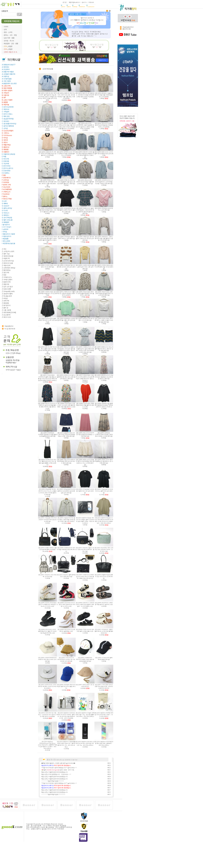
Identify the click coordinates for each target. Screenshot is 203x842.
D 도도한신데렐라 (7, 131)
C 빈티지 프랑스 (7, 114)
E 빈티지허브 (6, 166)
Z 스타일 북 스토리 (8, 251)
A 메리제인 (5, 67)
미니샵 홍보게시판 (9, 329)
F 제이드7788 (7, 199)
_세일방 (8, 46)
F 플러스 (4, 196)
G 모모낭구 (5, 206)
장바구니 (84, 2)
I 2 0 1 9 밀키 (6, 227)
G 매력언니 (5, 215)
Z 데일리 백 (6, 258)
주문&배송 (74, 6)
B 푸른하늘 (5, 105)
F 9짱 (4, 175)
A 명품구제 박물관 (8, 72)
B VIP (4, 98)
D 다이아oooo (7, 135)
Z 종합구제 (5, 284)
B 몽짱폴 (5, 102)
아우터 (6, 27)
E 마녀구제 (5, 159)
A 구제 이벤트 (6, 81)
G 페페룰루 (5, 222)
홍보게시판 (126, 29)
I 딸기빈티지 (6, 225)
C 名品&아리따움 (8, 119)
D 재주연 (5, 140)
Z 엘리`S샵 (6, 254)
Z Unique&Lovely (8, 291)
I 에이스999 (6, 241)
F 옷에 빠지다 (6, 178)
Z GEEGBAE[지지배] (9, 312)
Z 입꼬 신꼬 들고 (7, 287)
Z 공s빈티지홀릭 (7, 294)
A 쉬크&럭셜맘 (7, 79)
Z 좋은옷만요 (6, 270)
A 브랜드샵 (5, 76)
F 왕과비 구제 (6, 185)
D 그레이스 (5, 133)
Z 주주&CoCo (7, 277)
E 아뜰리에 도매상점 (8, 154)
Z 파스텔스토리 (7, 296)
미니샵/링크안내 (90, 6)
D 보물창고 (5, 152)
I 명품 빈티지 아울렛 (8, 234)
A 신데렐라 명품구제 (8, 74)
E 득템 (4, 156)
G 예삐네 (5, 203)
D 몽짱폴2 (5, 149)
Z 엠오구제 (5, 273)
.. (2, 373)
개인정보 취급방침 (59, 825)
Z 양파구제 (5, 301)
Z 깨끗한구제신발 (7, 256)
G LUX (4, 201)
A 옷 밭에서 (6, 69)
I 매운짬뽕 (5, 239)
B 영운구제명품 (7, 88)
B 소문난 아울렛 (7, 100)
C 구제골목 (5, 112)
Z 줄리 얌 (5, 308)
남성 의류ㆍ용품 (9, 38)
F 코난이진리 (6, 187)
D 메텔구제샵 (6, 145)
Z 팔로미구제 (6, 282)
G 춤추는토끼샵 (7, 208)
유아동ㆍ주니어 (9, 41)
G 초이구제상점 (7, 218)
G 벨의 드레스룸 (7, 220)
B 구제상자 (5, 93)
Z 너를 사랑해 (6, 310)
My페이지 (77, 2)
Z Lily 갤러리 (6, 315)
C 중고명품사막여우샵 (9, 124)
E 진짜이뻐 (5, 161)
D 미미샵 (5, 138)
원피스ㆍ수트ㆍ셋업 (10, 35)
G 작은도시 (5, 213)
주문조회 (91, 2)
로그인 (64, 2)
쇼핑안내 (63, 6)
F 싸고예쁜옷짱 (7, 189)
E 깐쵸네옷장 (6, 171)
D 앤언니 (5, 142)
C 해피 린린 (6, 116)
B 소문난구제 (6, 86)
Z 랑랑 (4, 275)
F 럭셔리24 (5, 194)
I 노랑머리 (5, 229)
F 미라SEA (5, 182)
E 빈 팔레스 (5, 173)
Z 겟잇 (4, 249)
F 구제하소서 (6, 192)
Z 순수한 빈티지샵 (8, 261)
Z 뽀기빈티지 (6, 305)
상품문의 (69, 6)
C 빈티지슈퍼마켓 (7, 107)
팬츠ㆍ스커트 (8, 32)
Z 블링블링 (5, 303)
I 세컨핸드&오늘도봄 (8, 243)
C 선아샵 (5, 128)
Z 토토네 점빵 (6, 289)
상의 (5, 29)
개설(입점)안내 (8, 326)
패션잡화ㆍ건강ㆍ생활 (11, 44)
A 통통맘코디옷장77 (8, 65)
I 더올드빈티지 (6, 236)
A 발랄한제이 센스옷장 (9, 83)
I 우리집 (4, 232)
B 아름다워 (5, 95)
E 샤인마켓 (5, 164)
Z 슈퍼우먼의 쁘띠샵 (8, 268)
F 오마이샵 (5, 180)
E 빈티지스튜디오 (7, 168)
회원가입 (71, 2)
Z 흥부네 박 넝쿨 (7, 263)
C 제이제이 (5, 121)
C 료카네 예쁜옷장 (8, 126)
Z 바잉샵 (5, 298)
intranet (60, 824)
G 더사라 (5, 210)
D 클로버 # (5, 147)
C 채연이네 (5, 109)
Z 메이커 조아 (6, 317)
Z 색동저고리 (6, 265)
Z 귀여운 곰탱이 (7, 280)
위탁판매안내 (82, 6)
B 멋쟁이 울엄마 (7, 90)
